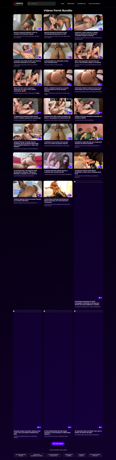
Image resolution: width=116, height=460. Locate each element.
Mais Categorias (94, 3)
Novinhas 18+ (81, 3)
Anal (62, 3)
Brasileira (70, 3)
